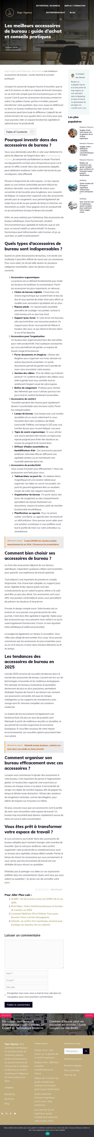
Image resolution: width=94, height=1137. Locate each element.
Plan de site (70, 1075)
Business (9, 1098)
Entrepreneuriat (55, 12)
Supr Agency (24, 12)
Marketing (10, 1094)
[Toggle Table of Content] (31, 132)
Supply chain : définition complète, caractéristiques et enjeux (87, 151)
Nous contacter (72, 1070)
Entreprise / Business (48, 5)
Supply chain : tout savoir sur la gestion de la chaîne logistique (86, 134)
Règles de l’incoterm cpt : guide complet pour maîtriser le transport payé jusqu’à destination (87, 169)
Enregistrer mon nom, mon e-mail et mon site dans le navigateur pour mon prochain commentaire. (34, 995)
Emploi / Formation (75, 5)
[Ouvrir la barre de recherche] (60, 19)
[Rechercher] (86, 1051)
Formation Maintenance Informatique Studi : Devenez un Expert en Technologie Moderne (23, 1025)
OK (48, 1133)
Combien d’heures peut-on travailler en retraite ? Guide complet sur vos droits (67, 1025)
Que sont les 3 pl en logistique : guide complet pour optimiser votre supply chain (87, 207)
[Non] (91, 1131)
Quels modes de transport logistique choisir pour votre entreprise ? (86, 188)
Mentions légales (73, 1065)
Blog (72, 12)
